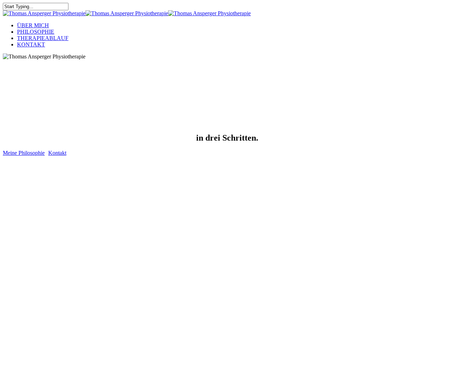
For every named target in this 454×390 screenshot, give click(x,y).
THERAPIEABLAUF (42, 38)
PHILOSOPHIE (35, 32)
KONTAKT (31, 44)
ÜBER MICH (33, 25)
